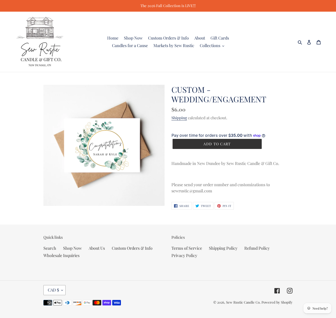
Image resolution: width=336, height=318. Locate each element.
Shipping (179, 117)
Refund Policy (257, 248)
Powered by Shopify (277, 302)
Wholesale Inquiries (61, 255)
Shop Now (72, 248)
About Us (97, 248)
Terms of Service (186, 248)
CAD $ (53, 290)
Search (49, 248)
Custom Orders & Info (132, 248)
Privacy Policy (184, 255)
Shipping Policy (223, 248)
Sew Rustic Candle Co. (243, 302)
